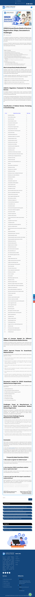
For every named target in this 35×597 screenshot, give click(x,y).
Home (17, 556)
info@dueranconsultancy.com (21, 3)
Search (4, 497)
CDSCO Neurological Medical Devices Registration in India (13, 509)
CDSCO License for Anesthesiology (9, 486)
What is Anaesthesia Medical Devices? (10, 51)
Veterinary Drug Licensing (7, 586)
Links (17, 562)
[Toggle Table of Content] (30, 50)
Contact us (18, 560)
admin (10, 35)
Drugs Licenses (5, 581)
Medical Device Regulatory (12, 26)
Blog (17, 564)
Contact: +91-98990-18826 (17, 546)
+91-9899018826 (21, 590)
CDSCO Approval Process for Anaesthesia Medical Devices (13, 55)
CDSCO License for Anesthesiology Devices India (21, 486)
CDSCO (6, 75)
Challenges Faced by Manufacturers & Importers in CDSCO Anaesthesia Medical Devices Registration (17, 58)
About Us (17, 558)
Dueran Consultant (12, 447)
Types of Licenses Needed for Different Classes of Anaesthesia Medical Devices (16, 54)
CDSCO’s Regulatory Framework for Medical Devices (12, 52)
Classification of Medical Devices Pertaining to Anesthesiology (13, 53)
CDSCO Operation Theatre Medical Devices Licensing (12, 518)
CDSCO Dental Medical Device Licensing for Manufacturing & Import (14, 512)
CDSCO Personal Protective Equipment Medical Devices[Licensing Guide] (15, 515)
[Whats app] (30, 594)
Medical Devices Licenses (7, 579)
